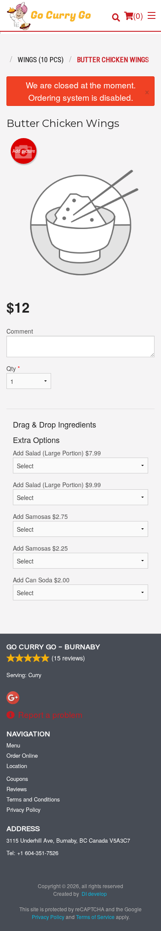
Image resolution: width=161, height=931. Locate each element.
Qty (13, 368)
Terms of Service (95, 916)
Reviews (16, 789)
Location (16, 766)
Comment (19, 331)
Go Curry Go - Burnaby (53, 647)
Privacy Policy (23, 809)
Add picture (23, 151)
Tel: (32, 853)
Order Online (22, 755)
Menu (13, 745)
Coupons (17, 778)
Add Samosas (40, 516)
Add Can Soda (41, 579)
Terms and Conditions (33, 799)
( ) (138, 15)
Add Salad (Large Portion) (57, 453)
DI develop (94, 893)
